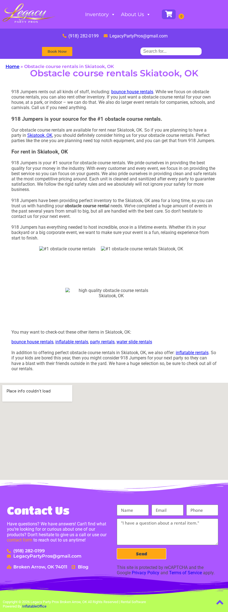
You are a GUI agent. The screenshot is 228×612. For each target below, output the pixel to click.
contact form (19, 540)
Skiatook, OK (39, 135)
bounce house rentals (132, 91)
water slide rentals (134, 341)
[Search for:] (171, 51)
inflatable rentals (71, 341)
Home (12, 66)
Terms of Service (185, 572)
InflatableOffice (34, 606)
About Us (132, 14)
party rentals (102, 341)
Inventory (97, 14)
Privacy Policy (145, 572)
